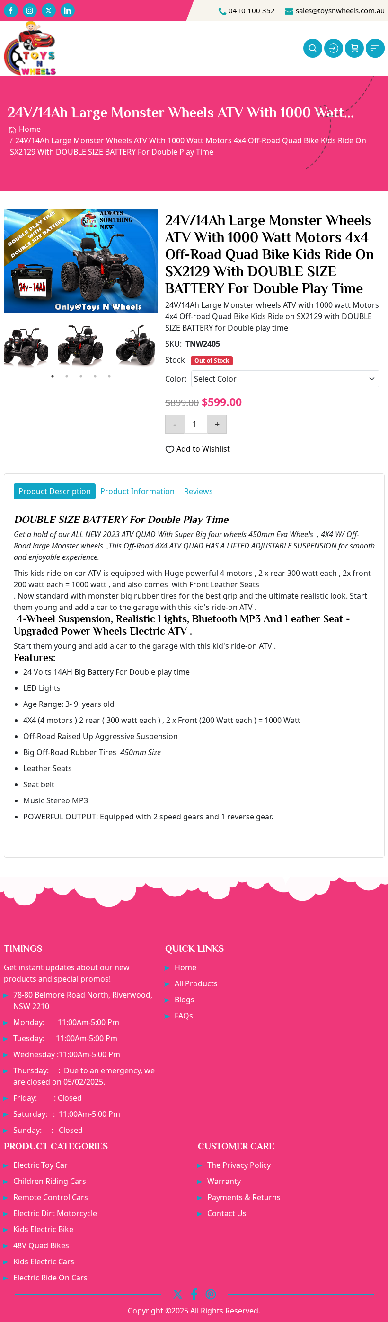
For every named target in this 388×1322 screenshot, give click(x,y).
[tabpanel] (194, 676)
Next (151, 345)
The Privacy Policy (239, 1165)
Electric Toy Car (40, 1165)
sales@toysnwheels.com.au (339, 10)
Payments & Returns (244, 1197)
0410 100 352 (251, 10)
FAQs (184, 1015)
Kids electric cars (43, 1261)
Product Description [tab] (54, 491)
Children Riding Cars (49, 1181)
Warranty (224, 1181)
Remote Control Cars (50, 1197)
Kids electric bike (43, 1229)
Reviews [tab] (198, 491)
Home (29, 129)
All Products (196, 983)
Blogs (184, 999)
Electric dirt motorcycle (55, 1213)
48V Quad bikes (41, 1245)
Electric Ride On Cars (50, 1277)
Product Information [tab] (137, 491)
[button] (354, 48)
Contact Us (227, 1213)
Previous (8, 345)
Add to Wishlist (202, 449)
